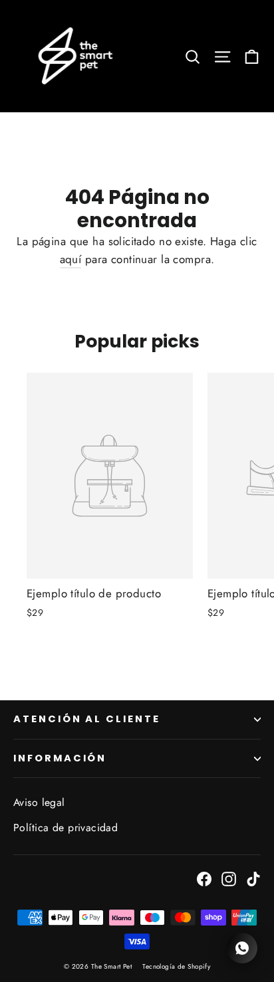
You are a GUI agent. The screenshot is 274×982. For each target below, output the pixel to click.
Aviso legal (39, 802)
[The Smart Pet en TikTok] (253, 877)
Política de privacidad (65, 827)
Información (59, 758)
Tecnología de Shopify (176, 966)
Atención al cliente (86, 719)
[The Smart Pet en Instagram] (228, 877)
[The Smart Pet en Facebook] (204, 877)
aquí (71, 259)
